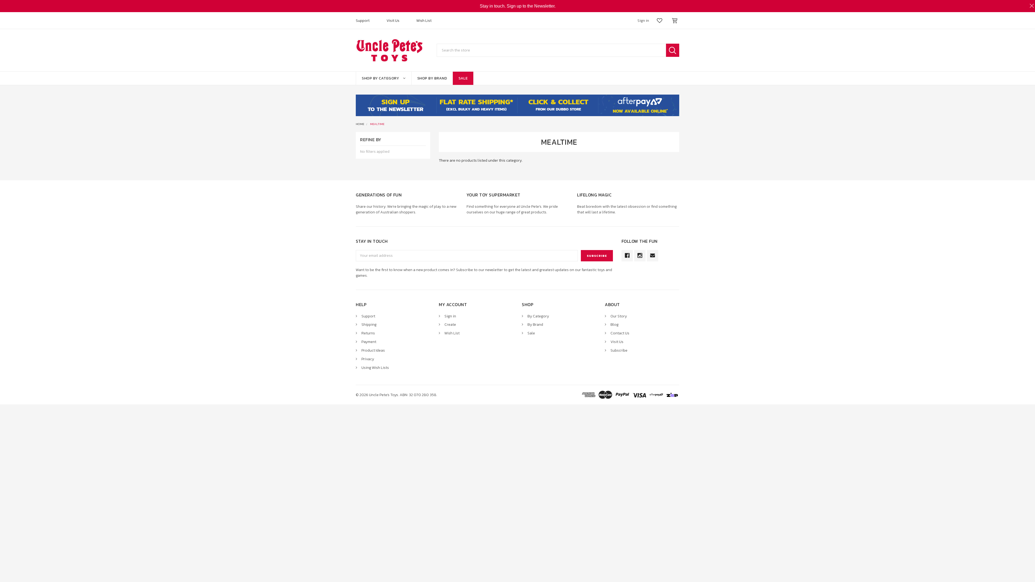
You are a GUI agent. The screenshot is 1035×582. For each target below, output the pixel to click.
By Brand (535, 324)
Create (450, 324)
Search (672, 50)
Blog (614, 324)
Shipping (369, 324)
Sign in (450, 316)
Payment (368, 342)
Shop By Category (380, 78)
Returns (368, 333)
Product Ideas (373, 350)
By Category (538, 316)
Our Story (618, 316)
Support (363, 20)
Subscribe (618, 350)
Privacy (367, 359)
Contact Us (619, 333)
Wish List (424, 20)
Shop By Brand (432, 78)
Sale (463, 78)
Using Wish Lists (375, 367)
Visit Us (393, 20)
